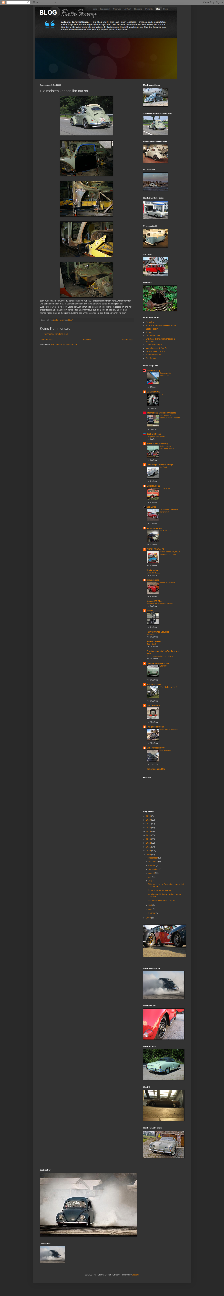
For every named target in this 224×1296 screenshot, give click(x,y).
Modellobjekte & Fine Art (156, 348)
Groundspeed (153, 580)
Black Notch (151, 644)
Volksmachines (154, 684)
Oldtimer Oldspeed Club (158, 663)
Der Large (151, 507)
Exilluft (150, 611)
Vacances (150, 634)
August (151, 873)
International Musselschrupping (161, 413)
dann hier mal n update (169, 729)
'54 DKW (163, 666)
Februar (152, 913)
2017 (148, 824)
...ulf (161, 394)
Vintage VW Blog (154, 601)
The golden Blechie (155, 727)
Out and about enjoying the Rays (160, 656)
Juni (150, 881)
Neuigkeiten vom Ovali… (156, 436)
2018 (148, 820)
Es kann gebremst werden (159, 890)
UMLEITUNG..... (153, 573)
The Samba (151, 358)
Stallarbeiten (152, 570)
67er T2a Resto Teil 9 (168, 687)
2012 (148, 843)
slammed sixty (153, 370)
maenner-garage (154, 528)
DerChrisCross (154, 434)
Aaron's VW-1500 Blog (157, 444)
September (153, 869)
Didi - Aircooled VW (155, 748)
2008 (148, 918)
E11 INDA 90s (165, 488)
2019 (148, 816)
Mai (150, 905)
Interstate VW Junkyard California (160, 604)
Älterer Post (127, 340)
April (150, 909)
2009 (148, 854)
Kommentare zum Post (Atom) (64, 344)
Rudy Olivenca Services (158, 632)
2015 (148, 831)
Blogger (135, 1275)
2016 (148, 828)
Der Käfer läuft (165, 531)
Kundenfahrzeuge (154, 345)
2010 (148, 850)
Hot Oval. (163, 467)
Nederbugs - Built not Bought (160, 465)
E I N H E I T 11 (153, 486)
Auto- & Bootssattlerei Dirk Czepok (161, 325)
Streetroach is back (167, 582)
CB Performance (153, 336)
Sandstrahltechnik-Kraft (156, 351)
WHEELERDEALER (156, 549)
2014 (148, 835)
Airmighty (150, 322)
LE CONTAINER (154, 392)
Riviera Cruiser (154, 641)
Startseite (87, 340)
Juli (150, 877)
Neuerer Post (46, 340)
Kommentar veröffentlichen (56, 334)
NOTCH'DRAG (153, 705)
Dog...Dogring (165, 750)
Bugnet (149, 332)
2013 (148, 839)
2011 (148, 847)
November (153, 861)
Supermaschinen (153, 355)
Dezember (153, 858)
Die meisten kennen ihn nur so (161, 900)
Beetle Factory (152, 329)
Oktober (152, 865)
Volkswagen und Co (156, 769)
